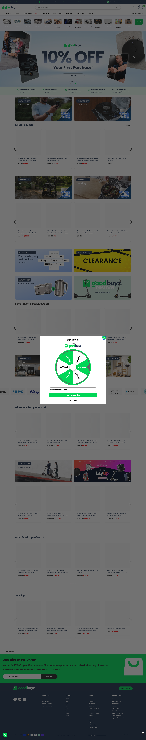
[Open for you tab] (5, 735)
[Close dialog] (104, 338)
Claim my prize (73, 395)
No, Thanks (73, 400)
